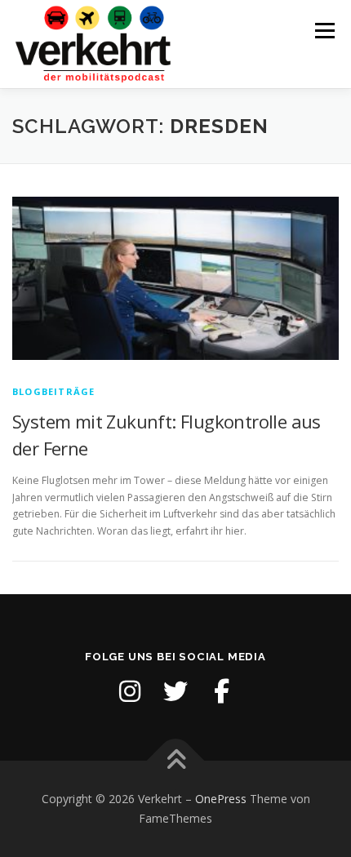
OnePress (221, 798)
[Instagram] (130, 691)
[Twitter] (175, 691)
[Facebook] (221, 691)
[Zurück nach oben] (176, 761)
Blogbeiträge (53, 391)
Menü (323, 31)
